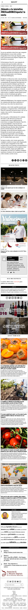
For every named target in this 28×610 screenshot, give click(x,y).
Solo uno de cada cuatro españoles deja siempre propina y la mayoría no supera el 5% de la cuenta (14, 497)
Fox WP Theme (21, 587)
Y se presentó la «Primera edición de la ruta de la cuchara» (15, 566)
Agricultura (9, 527)
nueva (9, 537)
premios (19, 537)
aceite (4, 527)
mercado (6, 537)
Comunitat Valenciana (16, 532)
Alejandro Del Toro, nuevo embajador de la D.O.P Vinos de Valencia (13, 251)
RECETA (5, 539)
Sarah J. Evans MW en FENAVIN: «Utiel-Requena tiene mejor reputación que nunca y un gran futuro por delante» (15, 558)
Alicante (15, 527)
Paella (13, 537)
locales (20, 534)
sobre (2, 542)
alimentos (3, 529)
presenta (23, 537)
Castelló (21, 529)
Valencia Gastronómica (16, 17)
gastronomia (11, 534)
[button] (21, 585)
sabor (23, 539)
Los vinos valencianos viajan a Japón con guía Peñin (13, 211)
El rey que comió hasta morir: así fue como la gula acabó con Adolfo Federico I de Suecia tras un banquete (14, 415)
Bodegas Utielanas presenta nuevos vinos (13, 552)
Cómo (2, 534)
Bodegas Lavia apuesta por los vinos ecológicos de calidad (13, 188)
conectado (16, 281)
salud (26, 539)
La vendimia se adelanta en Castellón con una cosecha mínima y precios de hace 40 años (12, 402)
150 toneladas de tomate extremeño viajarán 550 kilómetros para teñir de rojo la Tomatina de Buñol (14, 450)
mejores (2, 537)
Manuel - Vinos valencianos (10, 564)
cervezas (2, 532)
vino (21, 542)
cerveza (24, 529)
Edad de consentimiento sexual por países (11, 485)
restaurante (11, 539)
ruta (21, 539)
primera (2, 539)
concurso (23, 532)
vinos (24, 542)
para (16, 536)
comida (9, 532)
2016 (2, 527)
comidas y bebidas (5, 6)
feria (7, 534)
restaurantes (17, 539)
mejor (23, 534)
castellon (18, 529)
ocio (11, 537)
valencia (12, 542)
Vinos (11, 6)
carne (15, 529)
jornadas (17, 534)
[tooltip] (13, 160)
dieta (5, 534)
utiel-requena (6, 542)
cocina (6, 531)
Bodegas (7, 529)
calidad (12, 529)
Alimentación (19, 527)
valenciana (18, 542)
